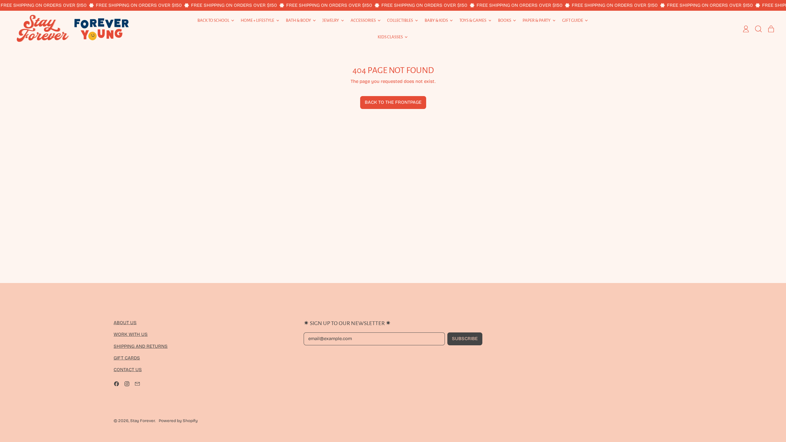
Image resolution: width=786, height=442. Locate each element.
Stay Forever (142, 420)
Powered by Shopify (178, 420)
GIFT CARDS (127, 358)
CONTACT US (128, 369)
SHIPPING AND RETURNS (141, 346)
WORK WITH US (131, 334)
